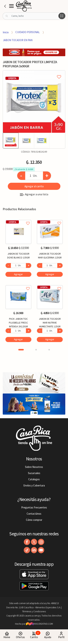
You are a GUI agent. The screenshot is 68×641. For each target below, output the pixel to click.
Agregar (18, 274)
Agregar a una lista (35, 194)
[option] (34, 101)
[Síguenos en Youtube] (41, 550)
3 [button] (49, 349)
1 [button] (21, 349)
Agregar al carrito (34, 186)
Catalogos (34, 479)
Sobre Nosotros (34, 467)
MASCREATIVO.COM (43, 623)
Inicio (6, 32)
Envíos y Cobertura (34, 485)
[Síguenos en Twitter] (34, 542)
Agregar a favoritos (18, 219)
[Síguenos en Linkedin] (34, 550)
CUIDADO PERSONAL (27, 32)
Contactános (34, 513)
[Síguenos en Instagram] (41, 542)
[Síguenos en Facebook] (26, 542)
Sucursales (34, 473)
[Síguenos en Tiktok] (26, 550)
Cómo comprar (34, 520)
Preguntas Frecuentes (34, 507)
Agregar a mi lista (34, 72)
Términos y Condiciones (34, 611)
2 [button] (36, 349)
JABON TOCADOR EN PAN (17, 40)
